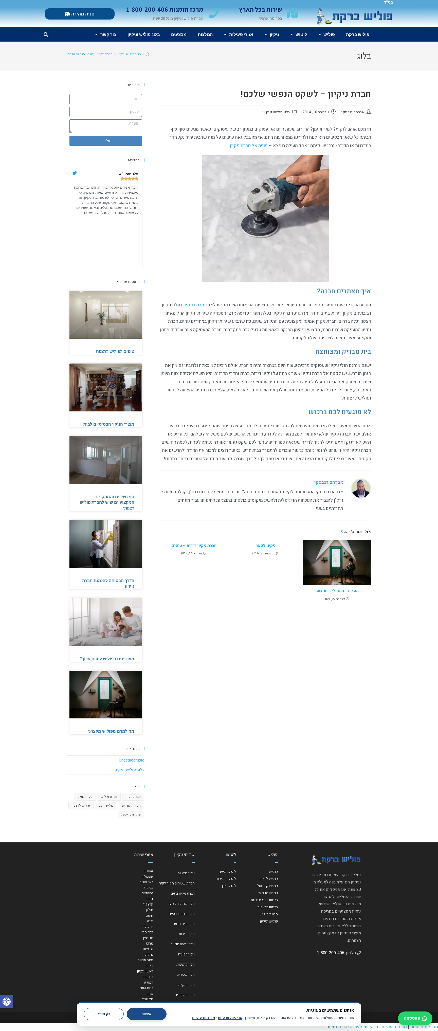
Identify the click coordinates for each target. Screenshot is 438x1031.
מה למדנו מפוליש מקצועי (337, 591)
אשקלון (147, 876)
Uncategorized (131, 760)
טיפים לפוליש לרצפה (115, 351)
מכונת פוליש (269, 914)
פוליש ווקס (106, 805)
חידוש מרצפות (267, 907)
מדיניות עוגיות (203, 1017)
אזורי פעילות (241, 34)
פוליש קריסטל (131, 814)
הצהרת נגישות (339, 1026)
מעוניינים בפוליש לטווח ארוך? (107, 658)
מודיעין (148, 937)
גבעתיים (147, 893)
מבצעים (178, 34)
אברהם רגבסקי (352, 112)
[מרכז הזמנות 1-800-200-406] (214, 13)
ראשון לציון (145, 971)
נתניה (149, 954)
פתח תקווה (145, 960)
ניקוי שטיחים (186, 974)
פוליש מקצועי (268, 893)
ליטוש (301, 34)
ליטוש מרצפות (225, 878)
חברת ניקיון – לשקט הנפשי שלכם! (90, 54)
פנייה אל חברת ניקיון (249, 145)
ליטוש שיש (228, 871)
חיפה (149, 915)
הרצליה (147, 904)
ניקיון (274, 34)
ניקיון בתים (85, 796)
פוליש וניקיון (269, 921)
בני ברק (148, 887)
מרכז (149, 943)
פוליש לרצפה (81, 805)
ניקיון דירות (187, 934)
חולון (149, 910)
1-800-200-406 (330, 953)
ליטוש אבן (229, 886)
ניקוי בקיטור (186, 873)
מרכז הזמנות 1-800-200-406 (164, 9)
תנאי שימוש (367, 1026)
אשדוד (148, 871)
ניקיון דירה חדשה (183, 944)
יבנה (150, 921)
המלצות (205, 34)
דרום (150, 898)
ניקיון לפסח (266, 545)
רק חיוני (104, 1014)
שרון (150, 993)
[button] (6, 1001)
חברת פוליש (109, 796)
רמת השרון (145, 988)
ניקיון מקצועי (185, 984)
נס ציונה (147, 949)
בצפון (149, 965)
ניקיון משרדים (131, 805)
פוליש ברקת (357, 34)
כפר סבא (147, 932)
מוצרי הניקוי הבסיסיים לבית (108, 424)
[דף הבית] (147, 54)
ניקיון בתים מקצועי (182, 903)
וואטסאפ (412, 1018)
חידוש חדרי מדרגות (264, 900)
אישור (147, 1014)
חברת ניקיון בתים (183, 893)
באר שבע (146, 882)
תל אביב (147, 999)
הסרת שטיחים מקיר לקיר (177, 883)
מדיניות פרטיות (230, 1017)
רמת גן (148, 982)
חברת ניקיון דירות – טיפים (194, 545)
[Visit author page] (361, 488)
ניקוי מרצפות (185, 964)
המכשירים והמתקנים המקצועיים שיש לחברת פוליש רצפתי (107, 502)
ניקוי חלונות (186, 954)
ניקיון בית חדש (184, 924)
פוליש (329, 34)
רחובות (148, 977)
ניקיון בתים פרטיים (182, 913)
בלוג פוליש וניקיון (143, 34)
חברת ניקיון (193, 304)
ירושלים (147, 926)
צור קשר (108, 34)
